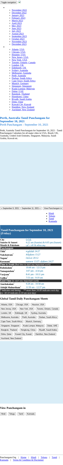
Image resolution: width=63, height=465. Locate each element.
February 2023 (18, 18)
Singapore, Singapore (22, 86)
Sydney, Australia (20, 70)
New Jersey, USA (20, 57)
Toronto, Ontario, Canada (23, 62)
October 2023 (18, 39)
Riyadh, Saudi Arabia (22, 99)
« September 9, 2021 (10, 208)
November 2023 (19, 41)
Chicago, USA (18, 52)
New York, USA (19, 60)
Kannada (53, 221)
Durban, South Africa (22, 78)
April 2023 (17, 23)
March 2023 (17, 20)
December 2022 (19, 12)
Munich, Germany (20, 83)
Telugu (52, 216)
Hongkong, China (20, 96)
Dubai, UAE (18, 91)
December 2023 (19, 44)
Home (23, 457)
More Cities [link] (11, 47)
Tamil (51, 218)
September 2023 (19, 36)
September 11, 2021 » (31, 208)
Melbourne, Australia (21, 73)
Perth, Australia (19, 75)
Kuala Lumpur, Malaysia (23, 88)
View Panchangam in (53, 208)
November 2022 (19, 10)
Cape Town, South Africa (23, 81)
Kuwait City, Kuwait (21, 104)
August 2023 (18, 33)
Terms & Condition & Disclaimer (28, 460)
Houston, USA (19, 54)
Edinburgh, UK (19, 67)
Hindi (51, 213)
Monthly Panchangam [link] (16, 7)
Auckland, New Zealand (23, 109)
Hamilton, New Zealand (23, 107)
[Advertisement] (31, 173)
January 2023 (18, 15)
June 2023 (16, 28)
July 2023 (16, 31)
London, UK (18, 65)
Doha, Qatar (17, 102)
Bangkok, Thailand (21, 94)
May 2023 (16, 26)
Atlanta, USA (18, 49)
